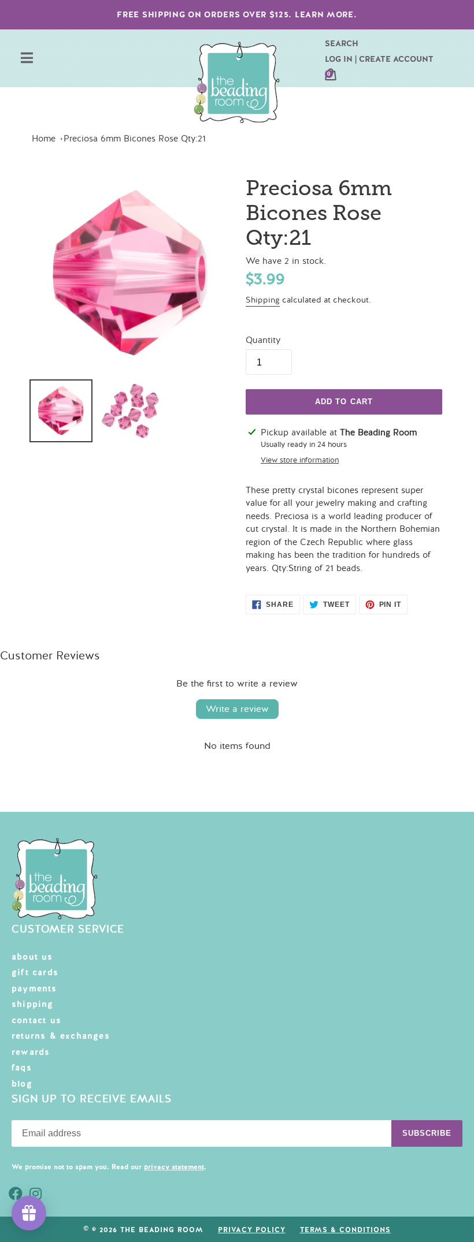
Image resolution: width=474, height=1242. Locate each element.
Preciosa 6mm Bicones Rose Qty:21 (135, 138)
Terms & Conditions (345, 1229)
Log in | (341, 59)
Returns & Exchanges (61, 1036)
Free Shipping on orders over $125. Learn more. (237, 14)
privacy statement (174, 1167)
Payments (34, 988)
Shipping (263, 299)
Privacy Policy (251, 1229)
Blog (22, 1084)
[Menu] (26, 59)
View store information (300, 460)
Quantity (263, 340)
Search (341, 43)
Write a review (237, 709)
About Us (32, 957)
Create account (396, 59)
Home (43, 138)
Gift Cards (35, 972)
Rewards (31, 1052)
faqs (22, 1067)
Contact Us (36, 1020)
